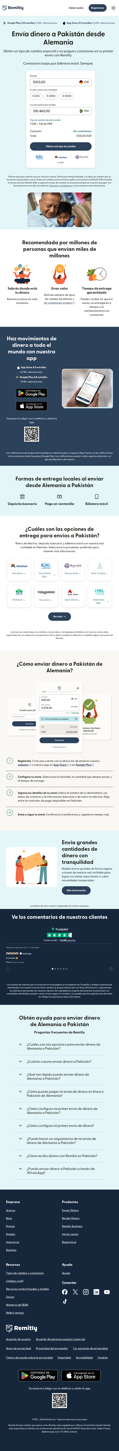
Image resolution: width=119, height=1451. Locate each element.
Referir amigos (15, 1313)
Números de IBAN (17, 1305)
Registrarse (97, 8)
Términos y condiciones (61, 186)
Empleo (10, 1234)
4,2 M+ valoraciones (91, 23)
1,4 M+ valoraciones (32, 23)
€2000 (51, 96)
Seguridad (64, 1357)
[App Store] (31, 406)
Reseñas (11, 1250)
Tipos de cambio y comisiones (25, 1273)
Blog (9, 1218)
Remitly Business (72, 1226)
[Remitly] (12, 8)
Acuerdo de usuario (18, 1339)
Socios (10, 1297)
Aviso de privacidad (18, 1348)
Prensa (10, 1226)
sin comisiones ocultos (59, 303)
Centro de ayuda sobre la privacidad (29, 1357)
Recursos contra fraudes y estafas (27, 1289)
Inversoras (12, 1242)
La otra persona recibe (43, 105)
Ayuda (66, 1273)
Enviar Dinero (70, 1210)
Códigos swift (14, 1281)
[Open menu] (113, 8)
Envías (33, 76)
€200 (36, 96)
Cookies (103, 1357)
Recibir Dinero (71, 1218)
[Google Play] (31, 393)
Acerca (10, 1210)
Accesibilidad (84, 1357)
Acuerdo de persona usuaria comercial (60, 1339)
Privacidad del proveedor (52, 1348)
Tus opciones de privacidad (90, 1348)
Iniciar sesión (76, 8)
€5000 (66, 96)
